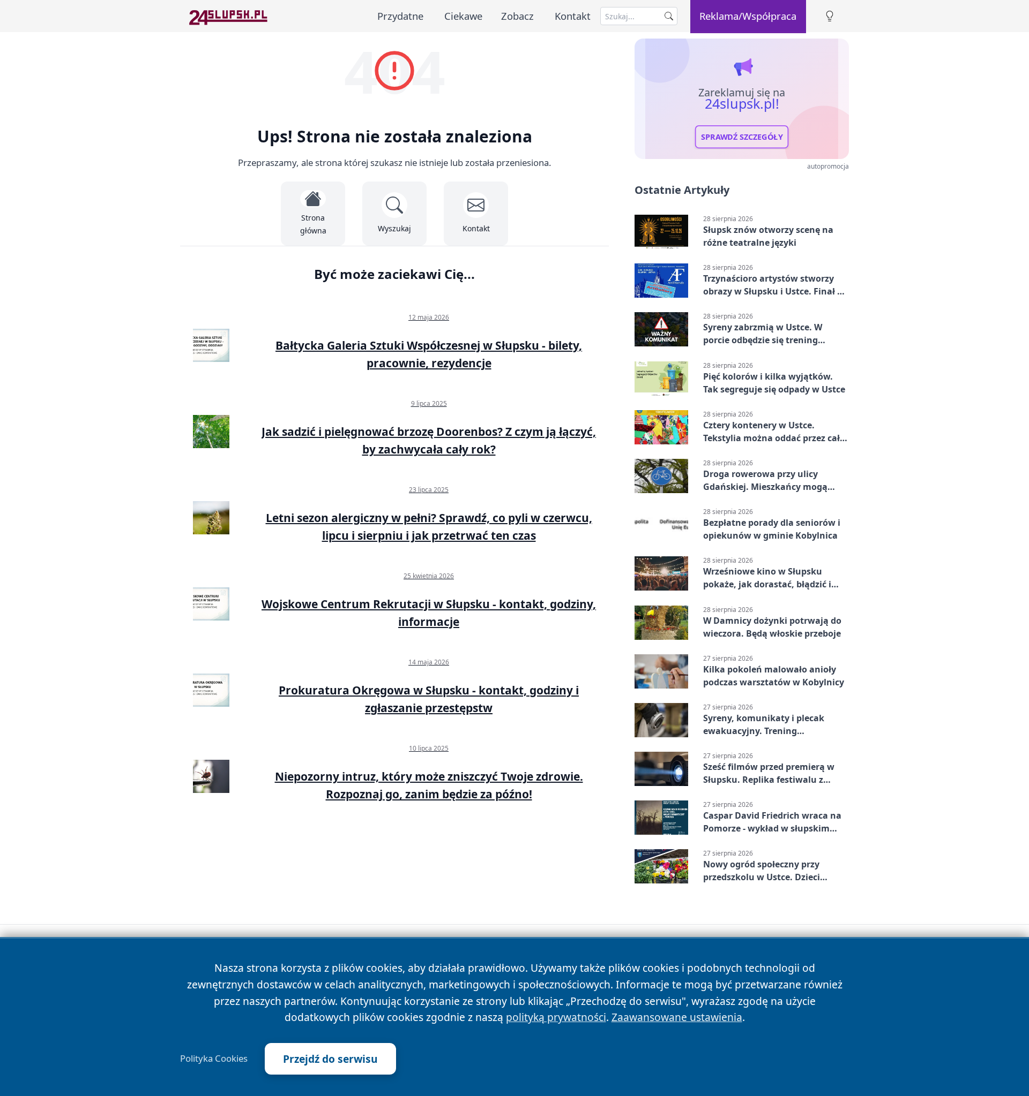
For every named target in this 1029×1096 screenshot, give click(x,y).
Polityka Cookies (214, 1058)
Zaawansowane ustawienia (677, 1017)
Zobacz (517, 15)
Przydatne (400, 15)
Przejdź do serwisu (330, 1059)
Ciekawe (463, 15)
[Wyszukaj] (668, 16)
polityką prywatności (556, 1017)
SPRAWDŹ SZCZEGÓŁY (742, 137)
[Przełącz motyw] (829, 16)
